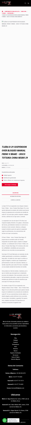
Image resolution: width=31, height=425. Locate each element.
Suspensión (11, 165)
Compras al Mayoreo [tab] (15, 200)
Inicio (15, 346)
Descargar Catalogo (10, 184)
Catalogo (15, 340)
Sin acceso (15, 355)
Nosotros (15, 348)
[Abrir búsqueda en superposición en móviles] (25, 3)
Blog (15, 338)
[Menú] (28, 3)
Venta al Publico (16, 357)
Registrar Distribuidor (15, 353)
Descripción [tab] (15, 192)
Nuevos (15, 351)
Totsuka (8, 167)
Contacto (15, 342)
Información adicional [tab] (15, 196)
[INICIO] (2, 11)
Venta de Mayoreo (15, 359)
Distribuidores (15, 344)
